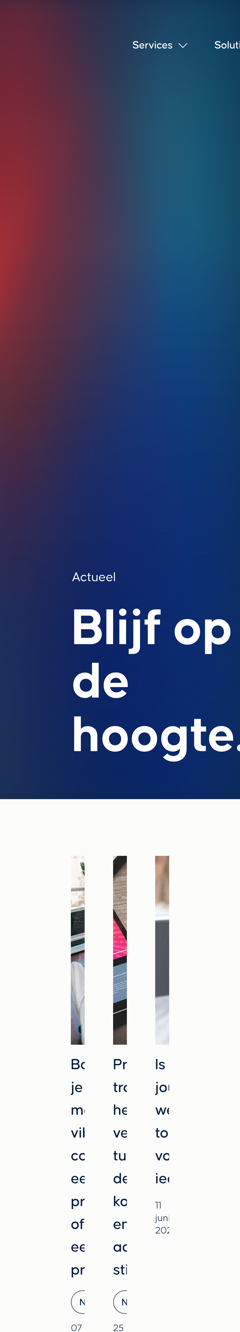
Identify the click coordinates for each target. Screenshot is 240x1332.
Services (152, 45)
